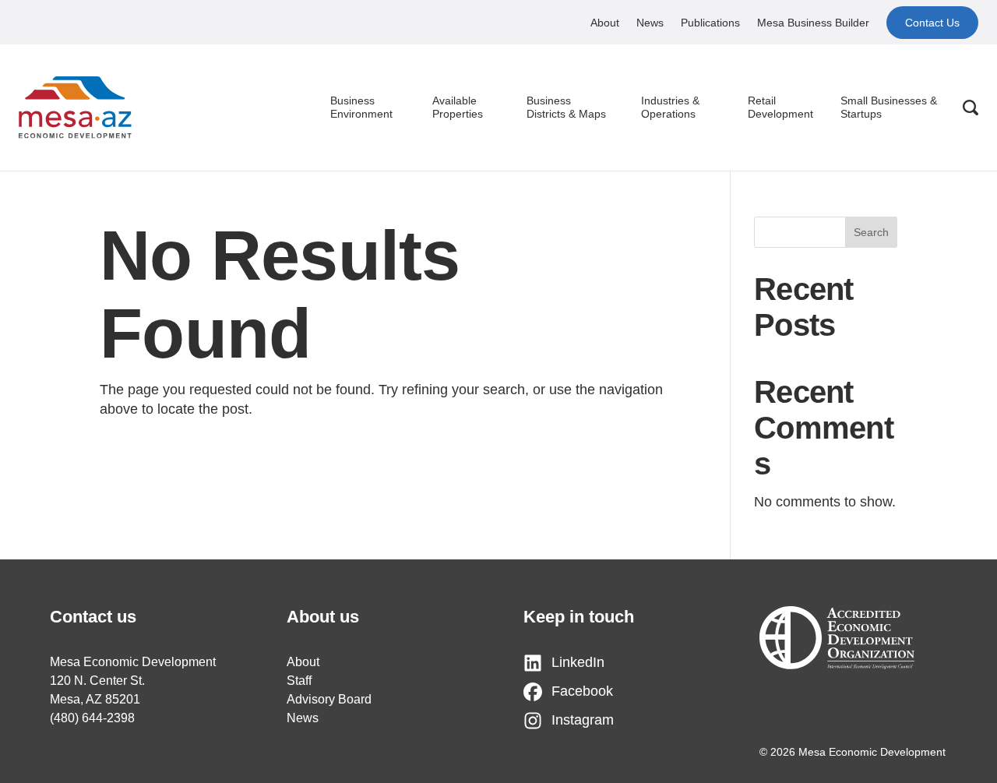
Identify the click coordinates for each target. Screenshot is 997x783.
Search (871, 232)
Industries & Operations (670, 107)
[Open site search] (970, 107)
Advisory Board (329, 699)
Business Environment (361, 107)
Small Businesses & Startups (888, 107)
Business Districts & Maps (566, 107)
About (604, 22)
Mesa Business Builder (813, 22)
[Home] (75, 107)
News (650, 22)
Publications (710, 22)
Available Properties (457, 107)
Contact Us (932, 22)
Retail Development (780, 107)
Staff (299, 680)
